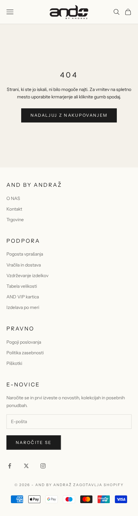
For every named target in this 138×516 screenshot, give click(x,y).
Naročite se (34, 442)
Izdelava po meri (22, 307)
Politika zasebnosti (25, 353)
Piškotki (14, 363)
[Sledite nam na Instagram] (43, 466)
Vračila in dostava (23, 265)
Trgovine (15, 219)
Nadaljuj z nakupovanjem (69, 115)
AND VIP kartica (22, 297)
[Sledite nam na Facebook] (9, 466)
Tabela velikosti (21, 286)
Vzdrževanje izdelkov (27, 275)
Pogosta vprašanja (24, 254)
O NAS (13, 198)
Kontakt (14, 209)
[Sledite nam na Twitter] (26, 466)
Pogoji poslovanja (23, 342)
